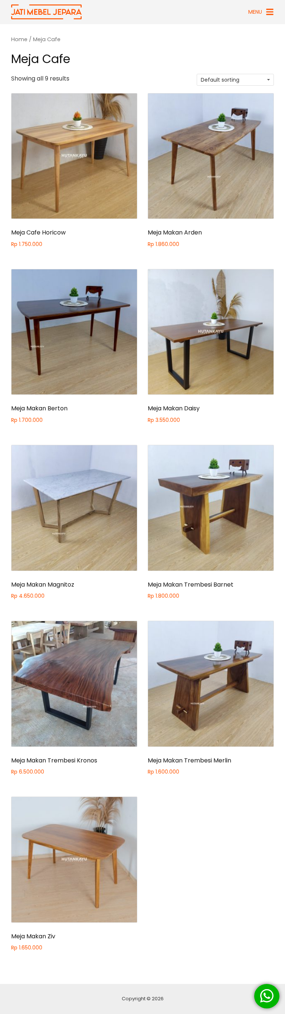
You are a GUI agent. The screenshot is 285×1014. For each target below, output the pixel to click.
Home (19, 39)
